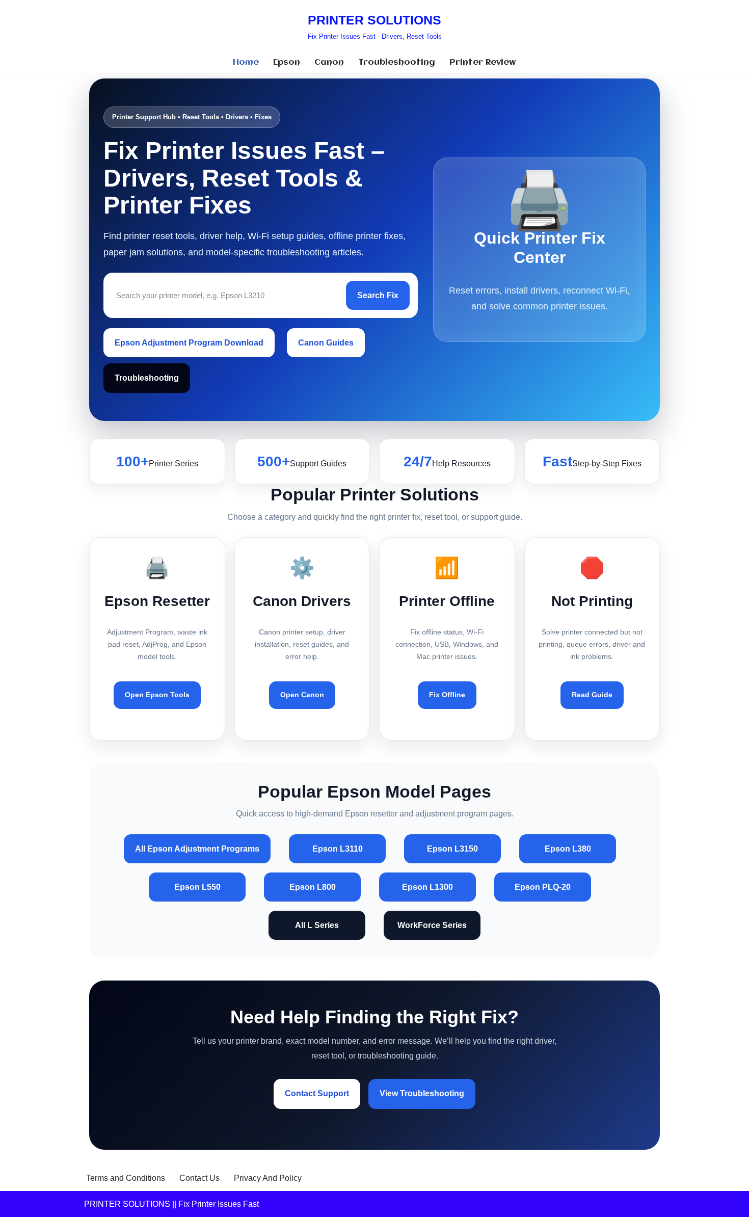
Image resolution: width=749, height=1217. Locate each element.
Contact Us (199, 1178)
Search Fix (377, 295)
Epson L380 (568, 848)
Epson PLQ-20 (543, 887)
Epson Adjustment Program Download (189, 342)
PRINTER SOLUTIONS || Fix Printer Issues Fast (171, 1204)
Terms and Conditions (125, 1178)
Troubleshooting (396, 62)
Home (246, 62)
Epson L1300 (427, 887)
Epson (286, 62)
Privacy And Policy (268, 1178)
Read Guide (592, 695)
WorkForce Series (432, 925)
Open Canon (302, 695)
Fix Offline (447, 695)
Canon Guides (326, 342)
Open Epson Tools (157, 695)
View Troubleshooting (422, 1093)
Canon (329, 62)
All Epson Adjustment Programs (197, 848)
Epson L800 (312, 887)
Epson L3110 (337, 848)
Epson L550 (197, 887)
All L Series (317, 925)
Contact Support (317, 1093)
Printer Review (482, 62)
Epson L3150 (452, 848)
